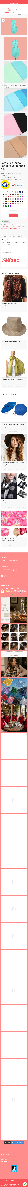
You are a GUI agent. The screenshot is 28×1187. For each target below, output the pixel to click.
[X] (6, 260)
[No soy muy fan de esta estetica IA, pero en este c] (14, 610)
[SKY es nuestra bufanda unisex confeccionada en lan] (14, 718)
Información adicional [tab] (15, 236)
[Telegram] (18, 260)
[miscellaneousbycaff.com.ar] (11, 11)
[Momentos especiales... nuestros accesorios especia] (14, 882)
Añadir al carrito (13, 215)
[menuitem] (16, 9)
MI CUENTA (15, 1)
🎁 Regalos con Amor (19, 226)
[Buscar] (16, 9)
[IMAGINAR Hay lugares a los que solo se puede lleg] (14, 963)
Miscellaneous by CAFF (10, 560)
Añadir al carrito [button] (8, 386)
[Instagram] (15, 260)
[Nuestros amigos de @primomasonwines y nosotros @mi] (14, 1045)
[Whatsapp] (12, 260)
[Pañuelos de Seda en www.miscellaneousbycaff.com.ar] (14, 773)
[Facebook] (3, 260)
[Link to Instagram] (19, 1182)
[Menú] (19, 13)
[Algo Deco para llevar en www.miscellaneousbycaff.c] (14, 800)
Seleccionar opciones (14, 310)
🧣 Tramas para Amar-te (15, 228)
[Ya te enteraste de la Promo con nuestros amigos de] (14, 1126)
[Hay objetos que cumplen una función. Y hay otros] (14, 909)
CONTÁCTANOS (4, 1159)
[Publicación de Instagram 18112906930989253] (14, 664)
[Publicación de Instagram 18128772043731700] (14, 854)
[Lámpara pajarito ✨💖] (14, 990)
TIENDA (4, 1)
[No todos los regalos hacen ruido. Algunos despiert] (14, 1018)
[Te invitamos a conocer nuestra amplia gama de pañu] (14, 827)
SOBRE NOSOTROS (21, 1)
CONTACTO (9, 1)
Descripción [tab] (4, 236)
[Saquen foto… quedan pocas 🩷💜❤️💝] (14, 936)
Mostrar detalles (20, 386)
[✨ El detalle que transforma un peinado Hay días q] (14, 637)
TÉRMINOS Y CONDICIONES (7, 1154)
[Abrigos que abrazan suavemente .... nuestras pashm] (14, 1072)
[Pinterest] (9, 260)
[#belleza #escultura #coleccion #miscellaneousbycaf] (14, 1099)
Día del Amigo (12, 226)
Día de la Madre (6, 226)
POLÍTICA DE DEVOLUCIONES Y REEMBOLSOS (10, 1157)
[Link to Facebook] (22, 1182)
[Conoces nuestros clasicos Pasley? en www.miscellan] (14, 691)
